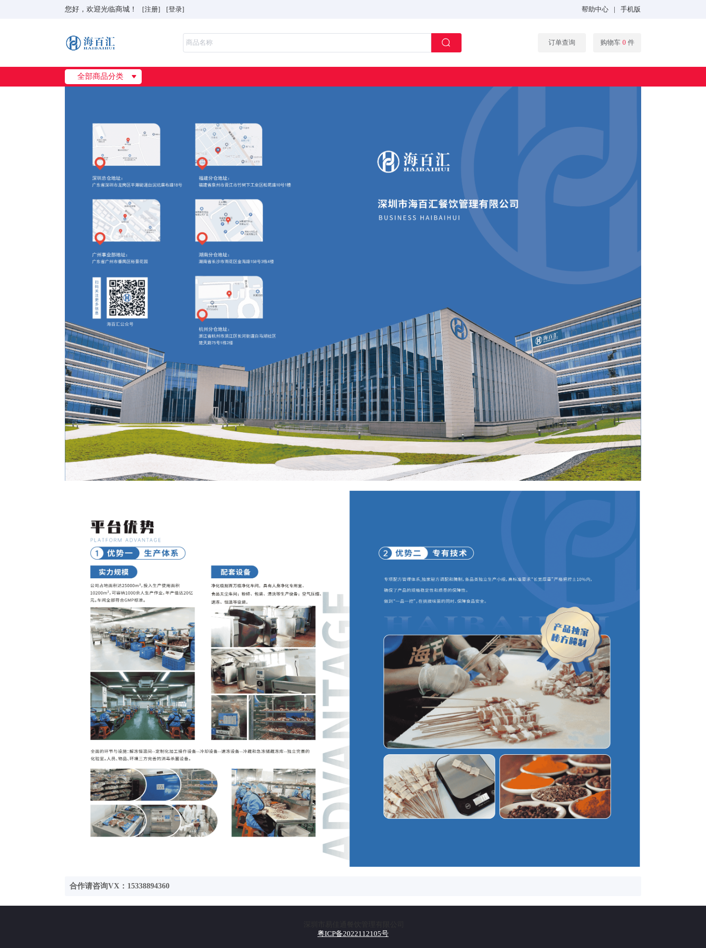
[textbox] (307, 42)
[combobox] (322, 42)
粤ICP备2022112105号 (353, 933)
